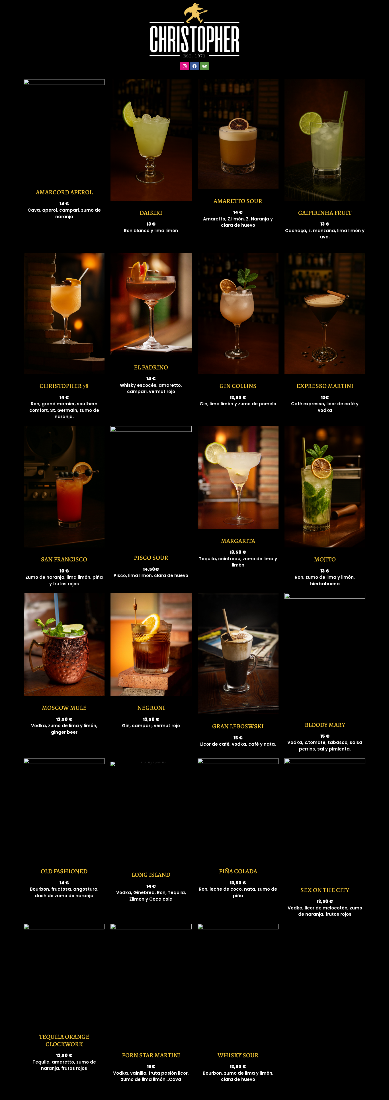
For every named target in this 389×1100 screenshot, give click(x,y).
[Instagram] (184, 66)
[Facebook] (194, 66)
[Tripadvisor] (204, 66)
